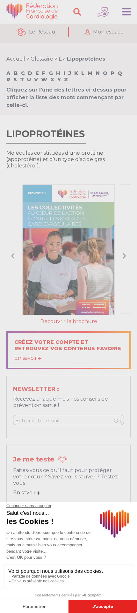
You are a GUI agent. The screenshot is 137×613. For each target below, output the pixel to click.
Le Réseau (42, 32)
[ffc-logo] (33, 11)
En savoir (26, 358)
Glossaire (42, 59)
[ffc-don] (103, 11)
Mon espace (108, 32)
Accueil (15, 59)
